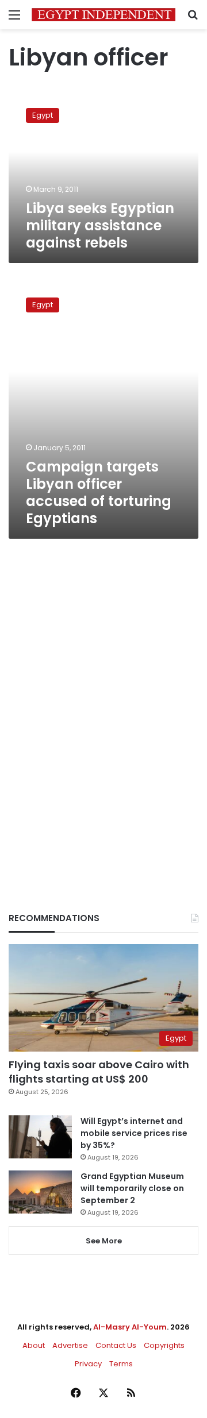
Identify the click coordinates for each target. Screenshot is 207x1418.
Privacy (88, 1363)
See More (104, 1240)
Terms (121, 1363)
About (33, 1345)
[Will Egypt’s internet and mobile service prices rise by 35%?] (40, 1136)
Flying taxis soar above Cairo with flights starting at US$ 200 (99, 1071)
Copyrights (164, 1345)
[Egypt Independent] (103, 14)
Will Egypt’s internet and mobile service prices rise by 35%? (133, 1133)
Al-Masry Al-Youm (130, 1327)
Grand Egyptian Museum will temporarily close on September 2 (132, 1188)
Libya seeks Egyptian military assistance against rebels (100, 225)
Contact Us (115, 1345)
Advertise (70, 1345)
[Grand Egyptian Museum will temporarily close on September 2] (40, 1192)
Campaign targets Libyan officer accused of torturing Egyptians (98, 492)
